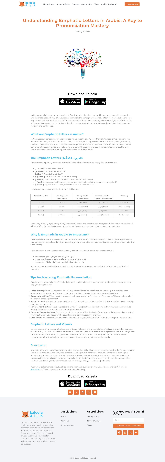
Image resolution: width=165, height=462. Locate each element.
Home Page (48, 4)
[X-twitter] (130, 432)
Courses (75, 4)
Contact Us (86, 4)
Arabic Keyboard (109, 4)
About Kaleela (63, 4)
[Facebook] (119, 432)
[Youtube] (136, 432)
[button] (70, 392)
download (35, 370)
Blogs (96, 4)
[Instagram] (125, 432)
